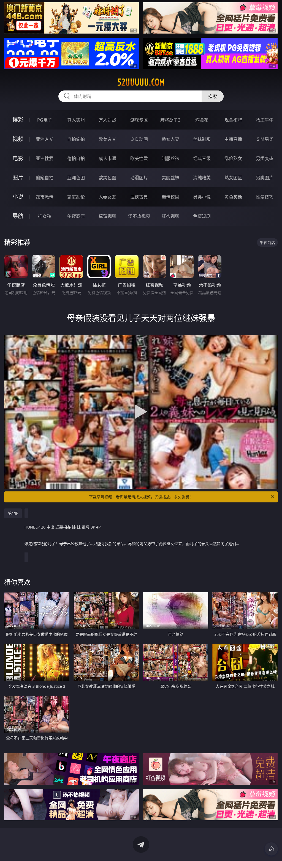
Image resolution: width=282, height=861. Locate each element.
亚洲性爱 (44, 158)
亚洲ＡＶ (44, 139)
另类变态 (264, 158)
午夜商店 (76, 216)
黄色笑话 (233, 197)
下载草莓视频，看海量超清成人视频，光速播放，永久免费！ (141, 496)
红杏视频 (170, 216)
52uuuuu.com (141, 82)
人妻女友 (107, 197)
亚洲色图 (76, 178)
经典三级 (202, 158)
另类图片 (264, 178)
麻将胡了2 (170, 120)
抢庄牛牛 (264, 120)
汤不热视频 (139, 216)
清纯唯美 (202, 178)
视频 (17, 139)
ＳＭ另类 (264, 139)
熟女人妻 (170, 139)
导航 (17, 216)
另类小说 (202, 197)
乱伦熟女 (233, 158)
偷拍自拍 (76, 158)
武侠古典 (139, 197)
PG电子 (44, 120)
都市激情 (44, 197)
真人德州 (76, 120)
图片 (17, 177)
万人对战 (107, 120)
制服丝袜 (170, 158)
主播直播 (233, 139)
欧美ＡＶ (107, 139)
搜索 (212, 96)
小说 (17, 196)
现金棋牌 (233, 120)
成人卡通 (107, 158)
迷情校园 (170, 197)
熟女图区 (233, 178)
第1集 (13, 513)
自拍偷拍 (76, 139)
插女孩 (44, 216)
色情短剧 (202, 216)
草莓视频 (107, 216)
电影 (17, 158)
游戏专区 (139, 120)
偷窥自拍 (44, 178)
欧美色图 (107, 178)
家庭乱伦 (76, 197)
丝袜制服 (202, 139)
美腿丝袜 (170, 178)
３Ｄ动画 (139, 139)
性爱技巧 (264, 197)
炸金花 (201, 120)
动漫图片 (139, 178)
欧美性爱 (139, 158)
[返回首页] (271, 849)
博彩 (17, 119)
